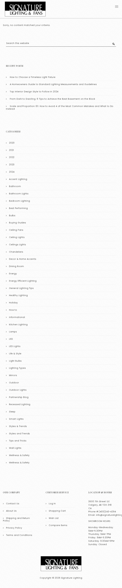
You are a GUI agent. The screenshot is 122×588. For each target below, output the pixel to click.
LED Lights (15, 346)
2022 (11, 157)
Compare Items (58, 525)
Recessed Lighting (19, 404)
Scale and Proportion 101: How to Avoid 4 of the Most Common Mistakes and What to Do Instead (59, 107)
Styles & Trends (18, 426)
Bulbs (12, 215)
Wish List (54, 518)
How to (13, 309)
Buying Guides (17, 222)
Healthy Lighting (18, 295)
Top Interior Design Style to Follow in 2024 (34, 91)
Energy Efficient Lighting (23, 280)
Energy (13, 273)
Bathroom (15, 186)
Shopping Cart (57, 510)
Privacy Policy (14, 527)
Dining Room (16, 266)
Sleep (12, 411)
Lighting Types (17, 368)
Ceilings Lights (17, 244)
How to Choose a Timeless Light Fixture (32, 77)
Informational (17, 317)
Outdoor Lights (18, 389)
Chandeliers (16, 251)
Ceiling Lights (17, 237)
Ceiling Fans (16, 229)
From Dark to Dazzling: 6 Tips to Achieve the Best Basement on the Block (52, 98)
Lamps (13, 331)
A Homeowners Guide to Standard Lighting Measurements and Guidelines (53, 84)
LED (11, 338)
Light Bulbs (15, 360)
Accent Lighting (18, 179)
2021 (11, 150)
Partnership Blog (19, 397)
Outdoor (14, 382)
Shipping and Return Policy (16, 519)
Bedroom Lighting (19, 200)
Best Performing (18, 208)
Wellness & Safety (19, 455)
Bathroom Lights (19, 193)
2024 (12, 171)
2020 (12, 142)
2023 (11, 164)
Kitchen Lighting (18, 324)
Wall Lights (15, 448)
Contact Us (12, 503)
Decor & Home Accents (22, 259)
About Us (11, 510)
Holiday (13, 302)
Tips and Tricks (17, 440)
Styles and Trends (19, 433)
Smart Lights (16, 418)
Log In (52, 503)
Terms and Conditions (19, 535)
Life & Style (15, 353)
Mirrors (13, 375)
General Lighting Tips (21, 288)
